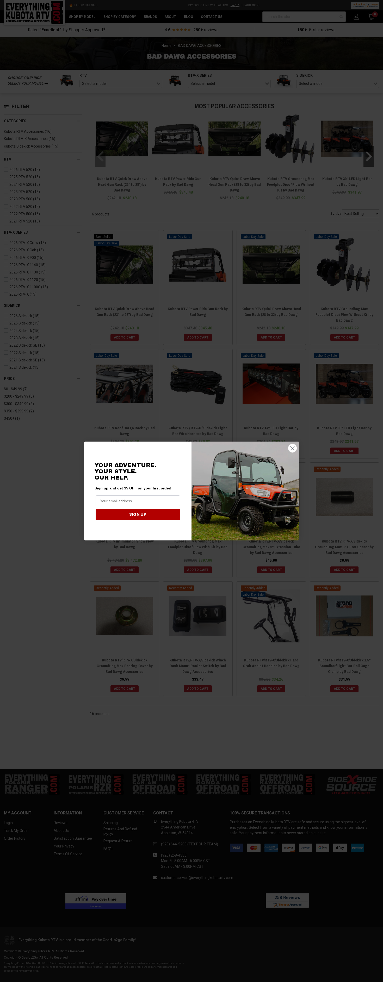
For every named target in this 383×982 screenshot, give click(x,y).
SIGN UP (137, 514)
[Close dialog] (292, 448)
